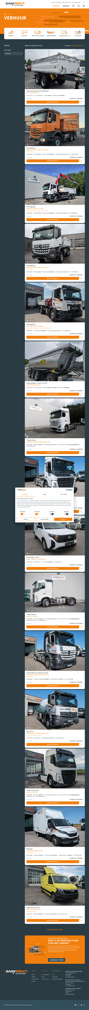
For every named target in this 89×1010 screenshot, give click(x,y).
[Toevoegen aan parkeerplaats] (81, 102)
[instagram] (81, 1005)
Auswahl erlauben (44, 519)
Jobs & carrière (45, 979)
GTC (53, 974)
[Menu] (84, 6)
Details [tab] (44, 494)
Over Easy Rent (45, 974)
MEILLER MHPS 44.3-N (33, 385)
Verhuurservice (35, 979)
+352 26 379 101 (66, 2)
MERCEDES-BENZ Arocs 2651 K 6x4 (37, 150)
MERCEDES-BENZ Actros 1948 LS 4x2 (38, 442)
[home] (5, 14)
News (43, 976)
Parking (33, 981)
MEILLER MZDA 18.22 (32, 93)
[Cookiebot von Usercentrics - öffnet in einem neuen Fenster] (66, 490)
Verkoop (66, 6)
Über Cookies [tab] (64, 494)
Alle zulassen (63, 519)
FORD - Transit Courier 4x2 (35, 559)
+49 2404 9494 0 (71, 977)
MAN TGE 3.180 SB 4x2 (33, 909)
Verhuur (56, 6)
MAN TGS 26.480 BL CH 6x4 (34, 208)
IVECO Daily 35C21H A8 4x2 (34, 850)
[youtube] (75, 1005)
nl (84, 2)
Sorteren (67, 45)
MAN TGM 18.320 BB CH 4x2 (34, 326)
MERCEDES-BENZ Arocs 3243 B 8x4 (37, 733)
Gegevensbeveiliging (57, 979)
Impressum (55, 976)
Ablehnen (26, 519)
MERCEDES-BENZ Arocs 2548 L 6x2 (37, 674)
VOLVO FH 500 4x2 (32, 616)
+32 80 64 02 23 (76, 2)
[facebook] (78, 1005)
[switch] (37, 514)
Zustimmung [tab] (25, 494)
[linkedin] (84, 1005)
